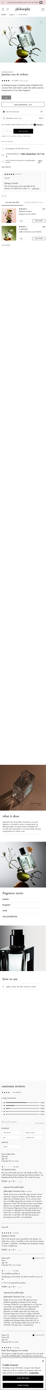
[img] (9, 1181)
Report (20, 1181)
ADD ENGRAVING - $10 (23, 105)
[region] (23, 1374)
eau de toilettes (23, 14)
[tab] (12, 202)
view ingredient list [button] (10, 916)
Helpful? (4, 1181)
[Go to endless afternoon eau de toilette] (9, 233)
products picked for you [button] (33, 202)
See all (4, 195)
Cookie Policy (34, 1373)
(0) (11, 1181)
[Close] (43, 1361)
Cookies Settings (23, 1385)
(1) (15, 1181)
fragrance (12, 14)
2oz (6, 98)
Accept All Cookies (23, 1378)
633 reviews (17, 1092)
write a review (39, 1123)
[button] (3, 131)
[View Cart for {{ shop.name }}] (43, 9)
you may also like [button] (12, 202)
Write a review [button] (24, 80)
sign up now (40, 161)
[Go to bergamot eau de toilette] (9, 215)
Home (4, 15)
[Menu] (3, 9)
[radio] (23, 111)
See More (6, 245)
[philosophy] (23, 9)
